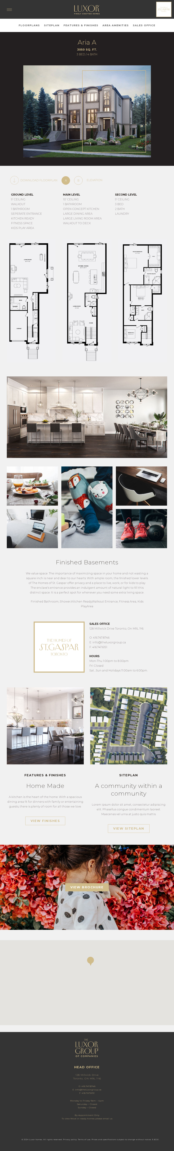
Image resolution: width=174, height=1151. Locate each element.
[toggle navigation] (9, 11)
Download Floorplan (38, 180)
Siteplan (51, 25)
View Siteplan (128, 828)
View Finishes (45, 821)
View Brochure (87, 887)
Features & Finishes (81, 25)
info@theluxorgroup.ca (88, 1089)
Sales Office (144, 25)
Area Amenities (115, 25)
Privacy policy (70, 1139)
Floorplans (29, 25)
